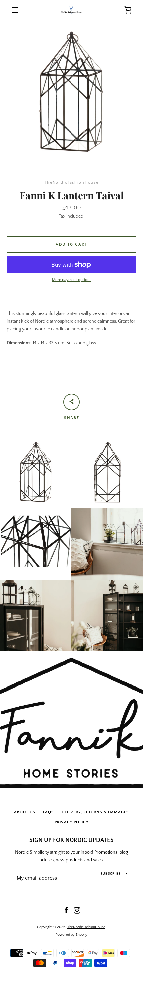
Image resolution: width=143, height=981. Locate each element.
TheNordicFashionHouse (86, 927)
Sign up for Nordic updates (71, 840)
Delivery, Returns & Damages (95, 812)
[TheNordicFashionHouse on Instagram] (77, 910)
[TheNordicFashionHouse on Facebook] (66, 910)
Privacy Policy (72, 822)
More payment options (71, 280)
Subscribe (111, 874)
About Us (24, 812)
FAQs (48, 812)
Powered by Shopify (71, 935)
